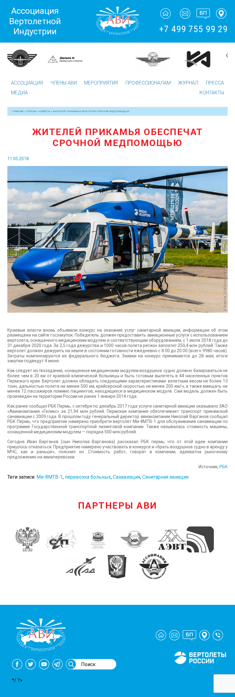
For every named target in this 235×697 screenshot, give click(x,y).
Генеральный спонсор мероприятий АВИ (199, 671)
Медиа (19, 93)
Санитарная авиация (165, 477)
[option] (29, 55)
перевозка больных (88, 477)
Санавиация (126, 477)
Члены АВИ (63, 83)
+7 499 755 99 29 (193, 29)
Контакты (212, 93)
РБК (223, 466)
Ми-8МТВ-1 (49, 477)
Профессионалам (148, 83)
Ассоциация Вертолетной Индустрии (35, 21)
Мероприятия (101, 83)
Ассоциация (27, 83)
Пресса (215, 83)
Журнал (188, 83)
